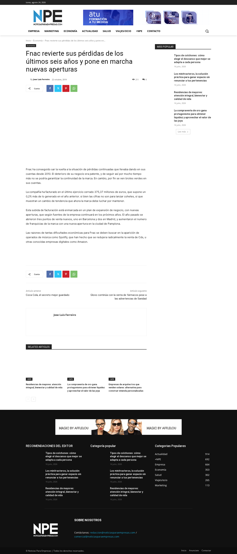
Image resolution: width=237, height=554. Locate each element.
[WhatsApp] (73, 88)
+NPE (29, 379)
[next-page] (33, 399)
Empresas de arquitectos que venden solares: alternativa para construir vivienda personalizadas (126, 387)
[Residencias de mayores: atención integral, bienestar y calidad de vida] (45, 367)
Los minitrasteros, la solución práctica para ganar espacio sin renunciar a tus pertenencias (192, 77)
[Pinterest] (65, 88)
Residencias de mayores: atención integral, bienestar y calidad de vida (190, 95)
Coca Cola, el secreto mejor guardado (47, 295)
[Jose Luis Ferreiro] (28, 79)
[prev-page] (28, 399)
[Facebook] (49, 88)
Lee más (182, 131)
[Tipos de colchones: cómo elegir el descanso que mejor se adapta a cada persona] (163, 60)
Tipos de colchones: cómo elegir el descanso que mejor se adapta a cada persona (192, 59)
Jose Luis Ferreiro (41, 79)
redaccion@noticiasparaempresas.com (112, 532)
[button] (207, 31)
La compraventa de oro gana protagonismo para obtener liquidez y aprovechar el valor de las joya (86, 387)
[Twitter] (57, 88)
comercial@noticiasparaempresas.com (96, 536)
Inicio (28, 40)
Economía (38, 40)
